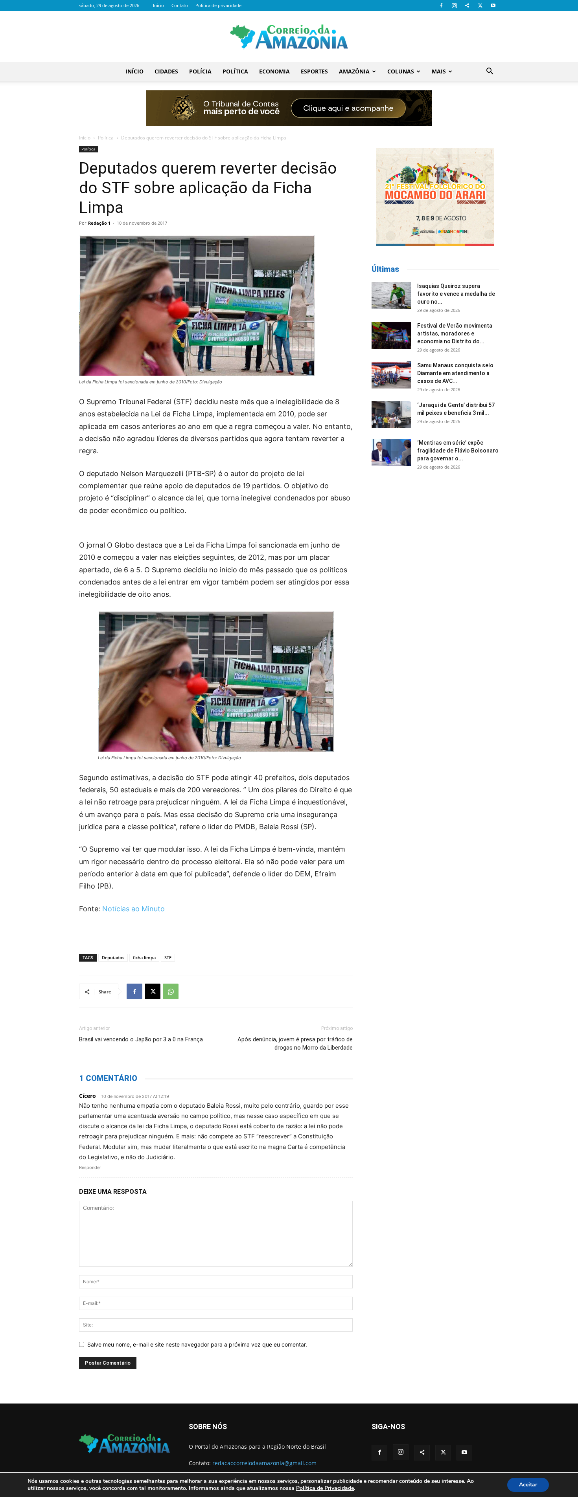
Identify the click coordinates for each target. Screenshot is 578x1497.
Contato (179, 5)
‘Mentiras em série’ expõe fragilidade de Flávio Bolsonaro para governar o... (458, 451)
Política (235, 71)
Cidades (166, 71)
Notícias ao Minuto (133, 909)
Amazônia (354, 71)
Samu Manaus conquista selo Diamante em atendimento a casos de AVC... (455, 373)
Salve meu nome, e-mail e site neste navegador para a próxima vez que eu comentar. (197, 1344)
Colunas (400, 71)
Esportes (314, 71)
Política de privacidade (218, 5)
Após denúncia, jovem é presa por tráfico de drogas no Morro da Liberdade (295, 1043)
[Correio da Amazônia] (289, 36)
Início (158, 5)
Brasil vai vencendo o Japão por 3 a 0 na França (141, 1039)
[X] (480, 5)
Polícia (200, 71)
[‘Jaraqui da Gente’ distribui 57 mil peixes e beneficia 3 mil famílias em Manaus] (391, 414)
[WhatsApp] (171, 991)
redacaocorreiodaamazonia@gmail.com (264, 1463)
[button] (489, 72)
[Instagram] (454, 5)
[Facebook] (441, 5)
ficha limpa (144, 957)
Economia (274, 71)
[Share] (467, 5)
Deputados (113, 957)
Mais (439, 71)
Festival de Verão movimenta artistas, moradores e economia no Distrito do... (454, 333)
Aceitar (528, 1484)
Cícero (87, 1095)
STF (167, 957)
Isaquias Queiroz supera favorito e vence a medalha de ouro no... (456, 294)
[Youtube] (493, 5)
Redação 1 (99, 223)
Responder (90, 1167)
